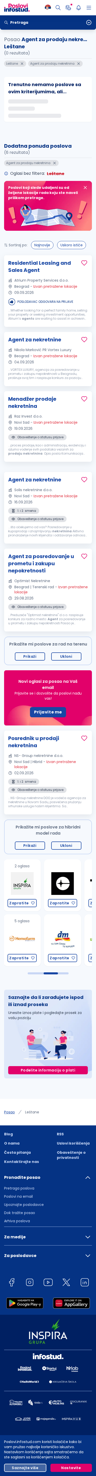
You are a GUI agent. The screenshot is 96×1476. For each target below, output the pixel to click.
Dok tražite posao (19, 1212)
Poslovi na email (18, 1196)
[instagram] (30, 1283)
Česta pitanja (17, 1152)
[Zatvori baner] (85, 187)
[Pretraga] (58, 7)
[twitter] (66, 1283)
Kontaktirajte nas (21, 1161)
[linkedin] (85, 1283)
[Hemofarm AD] (21, 940)
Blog (8, 1134)
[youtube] (48, 1283)
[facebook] (11, 1283)
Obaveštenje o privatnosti (71, 1155)
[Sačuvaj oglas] (84, 263)
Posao (9, 1112)
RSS (60, 1134)
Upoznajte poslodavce (24, 1204)
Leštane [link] (32, 1112)
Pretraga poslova (19, 1188)
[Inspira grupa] (21, 885)
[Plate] (68, 7)
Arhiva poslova (17, 1221)
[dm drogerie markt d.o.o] (62, 940)
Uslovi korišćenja (73, 1143)
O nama (11, 1143)
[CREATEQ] (62, 885)
